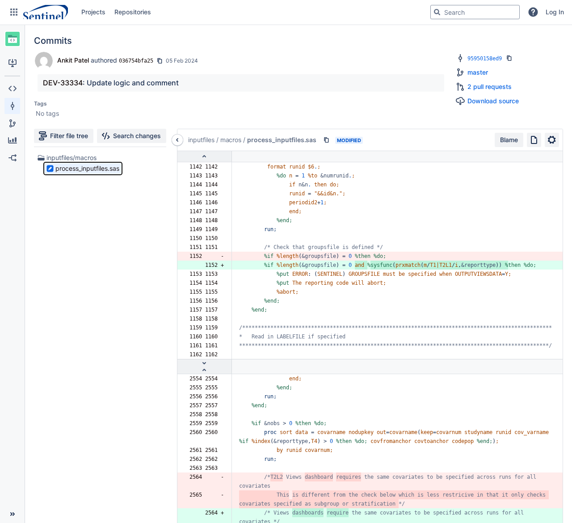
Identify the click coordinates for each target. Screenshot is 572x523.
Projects (93, 12)
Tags (40, 103)
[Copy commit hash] (159, 60)
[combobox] (475, 12)
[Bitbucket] (45, 12)
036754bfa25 (136, 61)
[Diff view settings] (552, 140)
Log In (555, 12)
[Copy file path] (326, 140)
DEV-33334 (63, 82)
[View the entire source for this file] (534, 140)
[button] (13, 12)
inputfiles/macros (71, 157)
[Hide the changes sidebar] (177, 140)
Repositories (132, 12)
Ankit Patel (73, 60)
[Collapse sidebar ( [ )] (12, 514)
